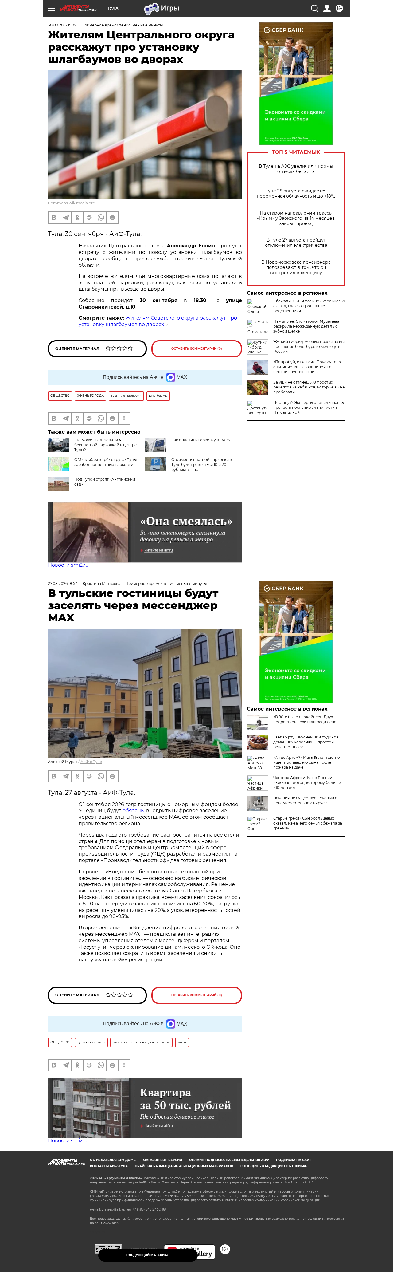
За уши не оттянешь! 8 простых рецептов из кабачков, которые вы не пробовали (309, 387)
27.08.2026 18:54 (63, 583)
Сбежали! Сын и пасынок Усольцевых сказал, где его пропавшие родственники (309, 306)
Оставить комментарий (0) (196, 349)
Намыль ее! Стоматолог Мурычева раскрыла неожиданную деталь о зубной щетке (306, 326)
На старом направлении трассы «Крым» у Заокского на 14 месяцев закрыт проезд (296, 218)
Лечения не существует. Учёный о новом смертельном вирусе (305, 800)
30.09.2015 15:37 (62, 25)
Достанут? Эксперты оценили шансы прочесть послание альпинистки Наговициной (308, 407)
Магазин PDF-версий (162, 1160)
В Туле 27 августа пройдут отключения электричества (296, 243)
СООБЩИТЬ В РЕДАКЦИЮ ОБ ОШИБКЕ (273, 1166)
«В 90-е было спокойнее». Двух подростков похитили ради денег (305, 719)
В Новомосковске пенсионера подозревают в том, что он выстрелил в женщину (296, 267)
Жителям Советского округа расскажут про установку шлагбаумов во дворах (158, 321)
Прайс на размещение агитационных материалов (184, 1166)
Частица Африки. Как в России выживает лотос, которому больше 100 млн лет (307, 782)
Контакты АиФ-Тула (109, 1166)
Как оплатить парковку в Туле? (201, 440)
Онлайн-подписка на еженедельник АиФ (229, 1160)
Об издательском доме (113, 1160)
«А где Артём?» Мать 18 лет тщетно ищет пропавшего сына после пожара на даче (306, 762)
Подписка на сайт (293, 1160)
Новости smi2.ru (68, 565)
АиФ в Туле (91, 761)
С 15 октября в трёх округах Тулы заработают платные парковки (105, 462)
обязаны (134, 810)
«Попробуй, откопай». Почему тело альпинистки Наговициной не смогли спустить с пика (307, 367)
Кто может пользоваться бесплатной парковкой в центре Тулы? (105, 445)
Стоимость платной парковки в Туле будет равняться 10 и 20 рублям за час (201, 464)
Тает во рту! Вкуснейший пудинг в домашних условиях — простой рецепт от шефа (306, 742)
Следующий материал (147, 1255)
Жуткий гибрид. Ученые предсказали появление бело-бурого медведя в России (309, 346)
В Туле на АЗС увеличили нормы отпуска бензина (296, 169)
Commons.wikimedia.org (71, 203)
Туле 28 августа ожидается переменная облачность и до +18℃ (296, 193)
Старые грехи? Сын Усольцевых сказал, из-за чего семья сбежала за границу (307, 823)
